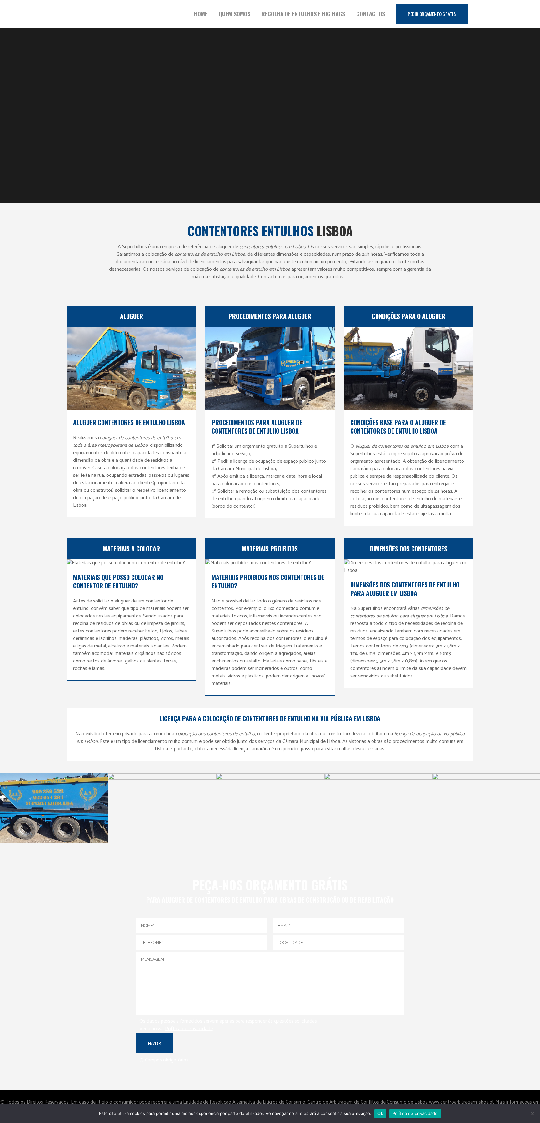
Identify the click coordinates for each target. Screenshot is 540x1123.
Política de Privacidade (189, 1029)
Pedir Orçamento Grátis (432, 13)
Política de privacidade (415, 1113)
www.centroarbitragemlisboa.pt (462, 1102)
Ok (380, 1113)
